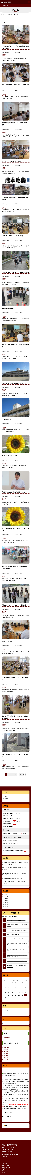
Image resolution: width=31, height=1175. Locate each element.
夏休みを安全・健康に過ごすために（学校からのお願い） (17, 949)
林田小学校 (5, 1051)
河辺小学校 (5, 1057)
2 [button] (8, 774)
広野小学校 (5, 1059)
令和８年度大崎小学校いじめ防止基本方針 (15, 851)
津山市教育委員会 (6, 1037)
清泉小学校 (5, 1049)
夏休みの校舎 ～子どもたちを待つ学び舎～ (16, 920)
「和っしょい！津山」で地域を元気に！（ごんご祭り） (17, 930)
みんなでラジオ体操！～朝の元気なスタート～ (16, 939)
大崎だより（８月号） (12, 816)
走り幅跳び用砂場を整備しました (13, 934)
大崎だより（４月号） (9, 826)
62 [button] (20, 774)
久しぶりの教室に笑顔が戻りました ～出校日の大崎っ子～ (17, 944)
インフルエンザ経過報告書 (11, 843)
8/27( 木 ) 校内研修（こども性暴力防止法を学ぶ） (13, 878)
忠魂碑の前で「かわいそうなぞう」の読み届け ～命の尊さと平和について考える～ (17, 955)
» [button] (25, 774)
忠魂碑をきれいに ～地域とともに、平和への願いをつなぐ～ (17, 925)
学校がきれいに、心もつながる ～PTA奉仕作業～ (17, 961)
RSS (6, 1126)
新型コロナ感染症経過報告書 (12, 841)
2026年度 (5, 895)
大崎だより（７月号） (12, 818)
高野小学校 (5, 1053)
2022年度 (5, 902)
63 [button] (23, 774)
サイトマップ (6, 1156)
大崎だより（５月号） (9, 824)
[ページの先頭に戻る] (29, 1173)
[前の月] (4, 980)
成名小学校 (5, 1055)
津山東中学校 (5, 1047)
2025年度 (5, 896)
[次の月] (26, 980)
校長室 (5, 798)
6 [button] (15, 774)
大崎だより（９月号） (12, 813)
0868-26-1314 (9, 1150)
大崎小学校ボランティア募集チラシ (15, 833)
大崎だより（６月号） (12, 821)
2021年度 (5, 904)
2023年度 (5, 900)
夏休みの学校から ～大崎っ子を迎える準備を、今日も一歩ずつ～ (17, 966)
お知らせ (6, 796)
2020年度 (5, 906)
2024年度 (5, 898)
